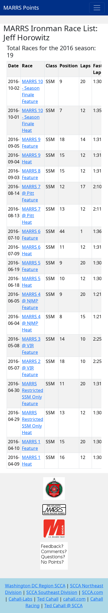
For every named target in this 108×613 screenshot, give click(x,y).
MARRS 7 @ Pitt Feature (31, 193)
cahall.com (74, 599)
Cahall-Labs (20, 599)
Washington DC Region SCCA (35, 586)
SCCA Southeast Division (51, 592)
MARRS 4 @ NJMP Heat (31, 323)
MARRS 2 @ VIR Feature (31, 368)
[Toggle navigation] (97, 7)
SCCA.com (92, 592)
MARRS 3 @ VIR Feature (31, 345)
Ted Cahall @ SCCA (63, 606)
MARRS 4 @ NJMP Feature (31, 301)
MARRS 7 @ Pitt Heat (31, 215)
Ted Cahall (47, 599)
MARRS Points (21, 7)
